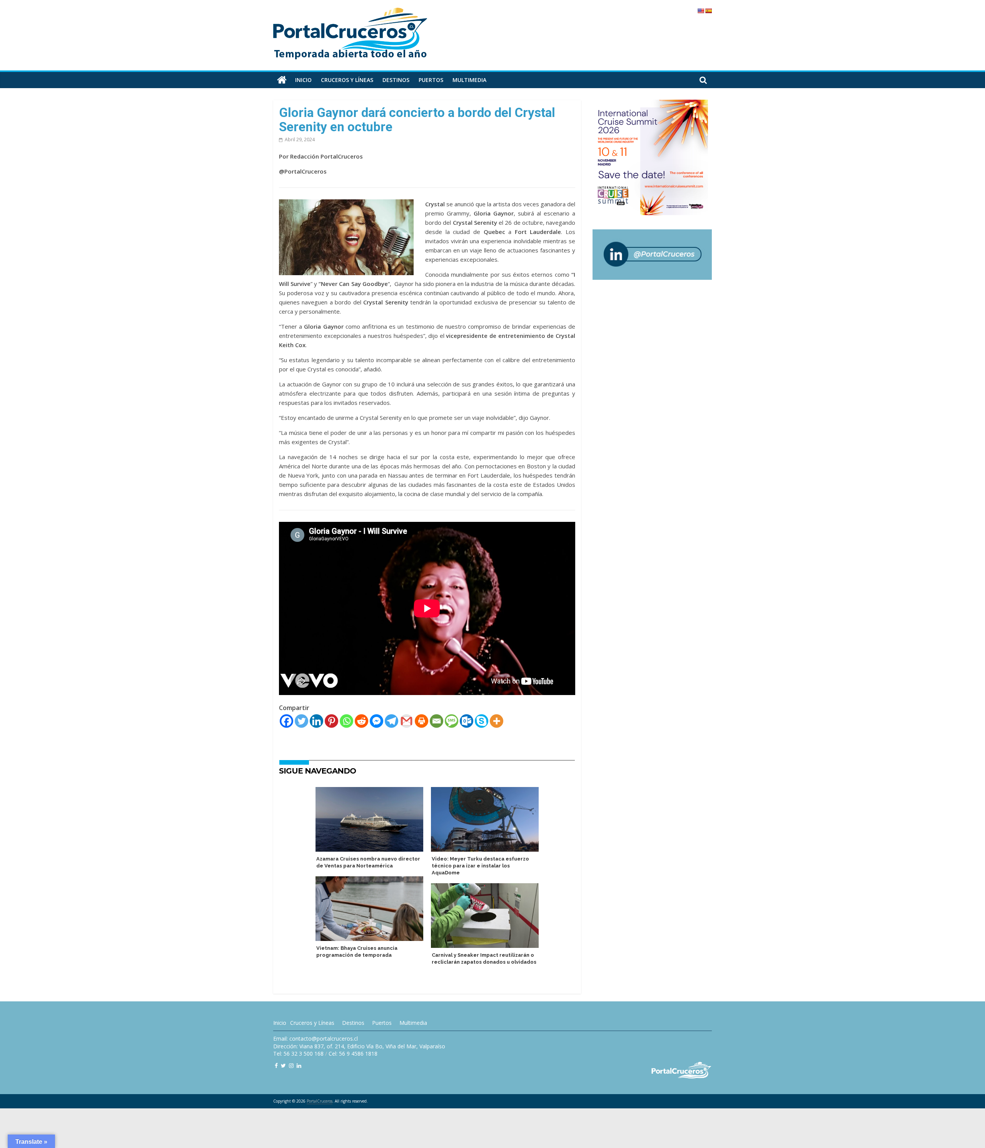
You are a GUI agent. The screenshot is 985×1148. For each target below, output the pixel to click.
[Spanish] (708, 11)
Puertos (431, 80)
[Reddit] (361, 721)
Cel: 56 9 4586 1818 (353, 1053)
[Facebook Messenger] (376, 721)
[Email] (436, 721)
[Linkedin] (316, 721)
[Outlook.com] (466, 721)
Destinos (395, 80)
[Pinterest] (331, 721)
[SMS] (451, 721)
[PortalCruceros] (281, 80)
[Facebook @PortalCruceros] (276, 1065)
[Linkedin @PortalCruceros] (299, 1065)
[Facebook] (286, 721)
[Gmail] (406, 721)
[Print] (421, 721)
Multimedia (469, 80)
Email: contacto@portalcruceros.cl (315, 1038)
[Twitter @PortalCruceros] (283, 1065)
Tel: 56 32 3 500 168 (298, 1053)
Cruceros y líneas (347, 80)
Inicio (303, 80)
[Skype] (481, 721)
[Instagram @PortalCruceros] (291, 1065)
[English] (700, 11)
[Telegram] (391, 721)
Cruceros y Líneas (312, 1022)
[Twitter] (301, 721)
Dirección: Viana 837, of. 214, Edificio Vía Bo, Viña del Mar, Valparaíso (359, 1046)
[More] (496, 721)
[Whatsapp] (346, 721)
